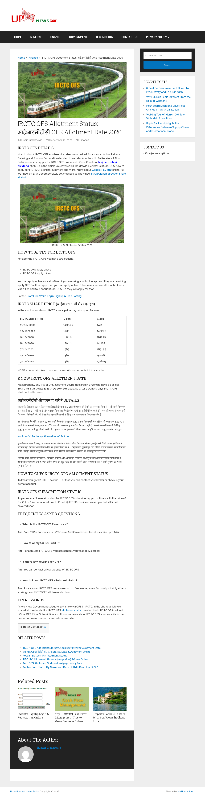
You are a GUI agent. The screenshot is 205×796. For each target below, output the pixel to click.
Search (167, 65)
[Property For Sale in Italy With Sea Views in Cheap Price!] (110, 699)
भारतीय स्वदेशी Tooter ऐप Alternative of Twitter (43, 436)
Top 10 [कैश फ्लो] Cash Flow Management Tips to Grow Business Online (71, 717)
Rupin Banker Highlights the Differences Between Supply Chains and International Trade (167, 127)
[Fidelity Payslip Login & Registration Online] (34, 699)
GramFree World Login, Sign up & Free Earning (54, 296)
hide (44, 627)
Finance (55, 37)
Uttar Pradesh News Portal (24, 791)
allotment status (72, 610)
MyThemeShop (186, 791)
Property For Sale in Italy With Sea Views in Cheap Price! (109, 717)
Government (78, 37)
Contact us (129, 37)
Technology (104, 37)
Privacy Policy (156, 37)
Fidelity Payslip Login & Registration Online (33, 715)
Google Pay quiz (102, 169)
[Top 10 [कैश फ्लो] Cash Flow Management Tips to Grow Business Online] (72, 699)
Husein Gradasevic (31, 140)
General (36, 37)
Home (18, 37)
